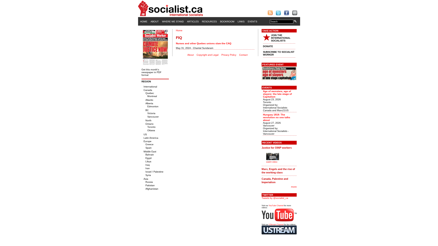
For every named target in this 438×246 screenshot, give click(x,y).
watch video (271, 162)
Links (241, 21)
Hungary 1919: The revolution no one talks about (276, 117)
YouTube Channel (276, 205)
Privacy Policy (228, 54)
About (155, 21)
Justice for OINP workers (277, 147)
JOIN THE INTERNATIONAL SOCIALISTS (281, 38)
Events (252, 21)
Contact (243, 54)
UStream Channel (276, 224)
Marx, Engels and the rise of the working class (278, 171)
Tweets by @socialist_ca (275, 198)
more (294, 186)
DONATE (268, 46)
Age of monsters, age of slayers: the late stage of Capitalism (277, 94)
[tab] (279, 148)
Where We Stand (173, 21)
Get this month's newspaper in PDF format (151, 72)
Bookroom (227, 21)
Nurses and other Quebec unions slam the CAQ (203, 43)
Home (143, 21)
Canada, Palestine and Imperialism (275, 180)
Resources (209, 21)
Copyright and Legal (207, 54)
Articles (193, 21)
